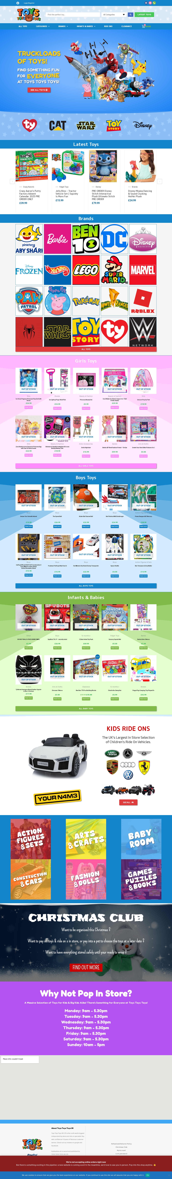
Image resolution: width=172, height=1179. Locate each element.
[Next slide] (159, 181)
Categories (41, 26)
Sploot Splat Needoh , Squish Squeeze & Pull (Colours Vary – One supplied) (140, 195)
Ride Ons (108, 26)
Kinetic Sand (28, 187)
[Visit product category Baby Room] (141, 839)
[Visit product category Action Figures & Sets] (31, 839)
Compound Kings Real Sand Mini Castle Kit (30, 192)
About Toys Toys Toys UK (62, 1128)
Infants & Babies (85, 26)
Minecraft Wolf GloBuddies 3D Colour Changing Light (67, 193)
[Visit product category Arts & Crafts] (86, 839)
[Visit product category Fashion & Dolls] (86, 879)
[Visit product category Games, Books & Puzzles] (141, 879)
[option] (32, 181)
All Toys (23, 26)
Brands (61, 26)
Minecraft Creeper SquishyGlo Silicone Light (102, 193)
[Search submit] (130, 14)
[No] (169, 1175)
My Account (121, 1150)
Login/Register (29, 3)
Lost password (121, 1154)
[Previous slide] (12, 181)
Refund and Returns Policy (121, 1144)
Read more (28, 407)
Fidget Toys (136, 187)
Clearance (126, 26)
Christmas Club (121, 1147)
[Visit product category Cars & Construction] (31, 879)
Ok (148, 1175)
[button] (18, 125)
